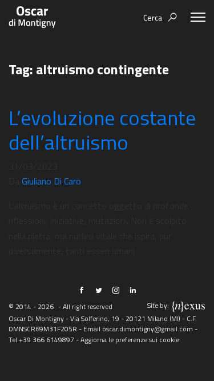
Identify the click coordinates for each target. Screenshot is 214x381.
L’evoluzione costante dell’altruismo (102, 130)
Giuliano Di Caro (51, 181)
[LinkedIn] (133, 290)
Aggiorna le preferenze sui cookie (129, 339)
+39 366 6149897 (46, 339)
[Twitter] (98, 290)
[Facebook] (81, 290)
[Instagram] (116, 290)
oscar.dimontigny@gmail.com (147, 328)
